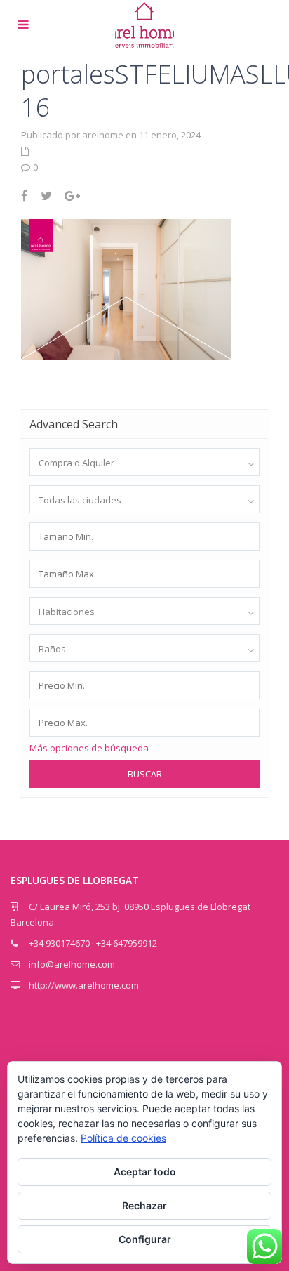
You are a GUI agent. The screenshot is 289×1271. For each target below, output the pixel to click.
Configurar (145, 1239)
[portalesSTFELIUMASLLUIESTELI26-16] (126, 288)
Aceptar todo (145, 1172)
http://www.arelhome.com (84, 985)
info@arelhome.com (72, 964)
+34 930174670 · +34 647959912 (93, 943)
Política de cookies (123, 1138)
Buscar (145, 774)
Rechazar (144, 1205)
